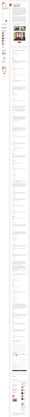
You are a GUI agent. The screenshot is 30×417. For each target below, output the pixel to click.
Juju (13, 284)
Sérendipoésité (5, 40)
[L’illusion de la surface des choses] (22, 393)
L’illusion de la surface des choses (25, 393)
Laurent (14, 52)
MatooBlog (5, 8)
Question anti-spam (14, 366)
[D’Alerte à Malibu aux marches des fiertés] (22, 390)
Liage (3, 17)
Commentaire (13, 343)
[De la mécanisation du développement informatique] (22, 399)
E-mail (13, 358)
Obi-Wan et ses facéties (5, 37)
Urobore (14, 259)
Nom (13, 356)
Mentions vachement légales (4, 62)
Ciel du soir (5, 32)
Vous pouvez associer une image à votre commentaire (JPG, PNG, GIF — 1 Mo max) (19, 351)
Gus (13, 125)
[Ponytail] (22, 396)
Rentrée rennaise (5, 35)
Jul (13, 252)
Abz (13, 66)
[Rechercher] (6, 20)
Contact (2, 63)
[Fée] (22, 387)
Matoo (14, 153)
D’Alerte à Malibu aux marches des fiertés (25, 390)
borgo (14, 216)
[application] (19, 36)
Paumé (14, 72)
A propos (2, 14)
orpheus (14, 160)
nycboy (14, 178)
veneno (14, 203)
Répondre (14, 64)
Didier (14, 190)
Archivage (3, 16)
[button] (19, 36)
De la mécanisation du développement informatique (23, 399)
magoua (14, 222)
